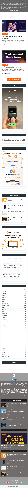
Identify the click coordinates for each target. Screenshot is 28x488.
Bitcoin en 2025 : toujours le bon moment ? (15, 218)
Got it (17, 10)
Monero (10, 269)
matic (18, 267)
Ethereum (5, 265)
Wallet (15, 276)
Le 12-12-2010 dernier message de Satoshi (16, 199)
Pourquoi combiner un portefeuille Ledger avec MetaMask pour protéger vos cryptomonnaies (16, 411)
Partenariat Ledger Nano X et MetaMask (16, 417)
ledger (21, 265)
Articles (6, 366)
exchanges (11, 265)
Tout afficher (14, 16)
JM (4, 44)
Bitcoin (20, 258)
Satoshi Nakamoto (6, 274)
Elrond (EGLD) (16, 263)
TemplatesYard (13, 482)
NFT (20, 269)
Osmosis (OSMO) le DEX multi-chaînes (12, 37)
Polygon (9, 272)
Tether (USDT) (5, 276)
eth (21, 263)
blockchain (5, 260)
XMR (19, 276)
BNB (10, 260)
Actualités (5, 258)
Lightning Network (6, 267)
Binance (15, 258)
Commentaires (7, 367)
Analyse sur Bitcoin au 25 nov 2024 (16, 211)
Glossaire (16, 265)
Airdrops (10, 258)
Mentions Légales (14, 480)
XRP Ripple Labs (6, 278)
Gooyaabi (24, 482)
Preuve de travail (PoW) (17, 272)
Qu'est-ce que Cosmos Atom (11, 67)
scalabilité (14, 274)
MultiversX (15, 269)
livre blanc (14, 267)
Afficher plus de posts (14, 79)
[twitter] (12, 380)
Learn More (12, 10)
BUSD (13, 260)
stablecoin (19, 274)
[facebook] (15, 380)
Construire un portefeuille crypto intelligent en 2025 (14, 424)
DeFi (11, 263)
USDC (11, 276)
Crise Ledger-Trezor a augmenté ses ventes (16, 206)
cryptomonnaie (6, 263)
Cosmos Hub (5, 33)
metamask (5, 269)
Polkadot (4, 272)
